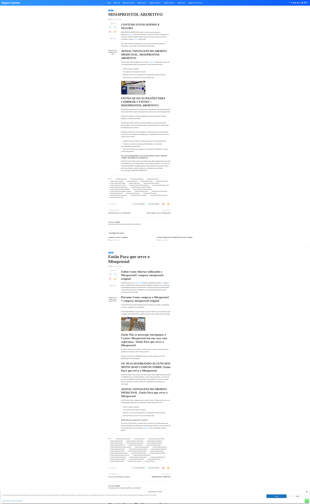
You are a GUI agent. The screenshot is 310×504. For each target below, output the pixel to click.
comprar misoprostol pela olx (157, 451)
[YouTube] (299, 3)
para (162, 283)
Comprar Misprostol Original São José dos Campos (175, 237)
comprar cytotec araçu (122, 178)
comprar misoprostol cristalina (155, 443)
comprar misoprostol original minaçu (119, 187)
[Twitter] (292, 3)
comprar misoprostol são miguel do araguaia (121, 191)
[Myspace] (297, 3)
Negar (297, 496)
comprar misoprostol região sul (158, 457)
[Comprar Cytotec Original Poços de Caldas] (112, 44)
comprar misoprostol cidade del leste (135, 443)
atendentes (146, 428)
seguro (130, 34)
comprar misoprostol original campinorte (139, 185)
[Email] (115, 32)
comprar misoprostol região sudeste (138, 457)
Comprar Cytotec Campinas (118, 237)
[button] (307, 492)
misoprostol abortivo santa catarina (159, 195)
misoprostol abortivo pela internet (139, 195)
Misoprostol (138, 283)
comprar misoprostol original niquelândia (120, 189)
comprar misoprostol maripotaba (158, 449)
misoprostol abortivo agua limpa (159, 191)
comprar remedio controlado (134, 461)
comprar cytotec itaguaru (162, 181)
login (122, 224)
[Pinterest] (110, 32)
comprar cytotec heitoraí (146, 181)
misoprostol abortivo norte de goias (119, 195)
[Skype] (293, 3)
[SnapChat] (295, 3)
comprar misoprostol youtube (117, 461)
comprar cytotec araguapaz (137, 178)
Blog (111, 10)
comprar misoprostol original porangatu (143, 189)
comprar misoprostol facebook (153, 445)
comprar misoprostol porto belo (139, 453)
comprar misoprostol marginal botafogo (138, 449)
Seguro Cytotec (11, 2)
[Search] (307, 3)
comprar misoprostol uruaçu (141, 191)
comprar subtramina (150, 461)
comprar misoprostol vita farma (136, 459)
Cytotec (136, 39)
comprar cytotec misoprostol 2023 (156, 438)
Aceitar (276, 496)
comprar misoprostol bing (116, 443)
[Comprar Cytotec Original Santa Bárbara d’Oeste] (112, 291)
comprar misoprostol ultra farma (118, 459)
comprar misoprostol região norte (118, 457)
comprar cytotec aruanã (152, 178)
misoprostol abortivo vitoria (117, 197)
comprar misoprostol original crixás (160, 185)
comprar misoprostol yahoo (154, 459)
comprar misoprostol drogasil (135, 445)
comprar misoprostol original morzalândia (141, 187)
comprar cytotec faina (132, 181)
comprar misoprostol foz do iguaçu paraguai (121, 447)
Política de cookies (6, 500)
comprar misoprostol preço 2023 (157, 453)
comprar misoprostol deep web (118, 445)
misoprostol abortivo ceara (117, 193)
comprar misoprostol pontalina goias (119, 453)
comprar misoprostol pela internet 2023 (137, 451)
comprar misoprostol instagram (118, 449)
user (112, 19)
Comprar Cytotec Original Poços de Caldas (112, 52)
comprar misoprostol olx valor (117, 451)
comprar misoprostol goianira (159, 447)
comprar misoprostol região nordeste (141, 455)
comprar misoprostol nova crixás (118, 185)
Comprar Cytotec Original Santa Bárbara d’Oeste (112, 299)
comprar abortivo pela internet (123, 438)
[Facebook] (290, 3)
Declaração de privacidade (16, 500)
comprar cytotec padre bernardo (118, 183)
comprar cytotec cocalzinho (117, 181)
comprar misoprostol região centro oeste (120, 455)
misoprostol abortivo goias (133, 193)
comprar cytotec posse (134, 183)
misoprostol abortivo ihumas (150, 193)
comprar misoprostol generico (142, 447)
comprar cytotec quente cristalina (151, 183)
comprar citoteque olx (140, 438)
